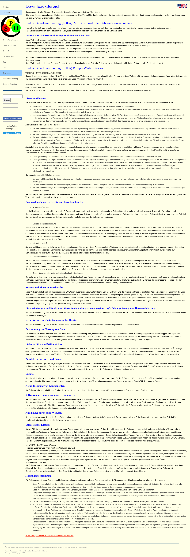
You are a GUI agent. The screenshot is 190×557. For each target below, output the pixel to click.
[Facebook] (5, 112)
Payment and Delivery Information (20, 551)
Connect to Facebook (13, 118)
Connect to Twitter (13, 133)
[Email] (13, 112)
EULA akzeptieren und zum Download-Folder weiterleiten (49, 535)
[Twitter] (9, 112)
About (7, 551)
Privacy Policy (36, 551)
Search (7, 100)
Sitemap (44, 551)
